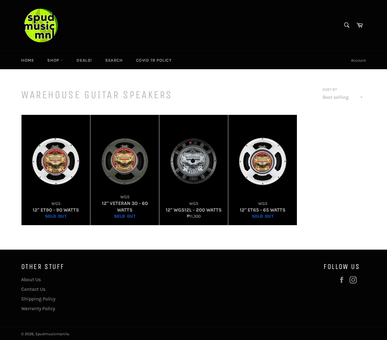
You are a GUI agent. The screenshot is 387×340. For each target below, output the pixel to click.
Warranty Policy (38, 308)
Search (114, 60)
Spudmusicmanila (52, 334)
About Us (31, 279)
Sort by (330, 89)
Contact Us (33, 289)
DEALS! (84, 60)
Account (358, 60)
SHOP (53, 60)
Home (27, 60)
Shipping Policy (38, 299)
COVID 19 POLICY (154, 60)
